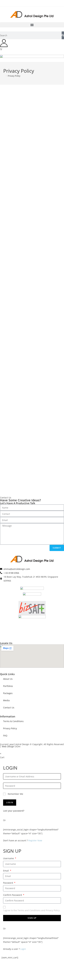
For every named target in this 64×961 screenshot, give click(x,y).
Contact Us (8, 707)
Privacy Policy (14, 75)
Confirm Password (13, 894)
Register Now (35, 840)
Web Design (8, 746)
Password (8, 882)
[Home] (4, 75)
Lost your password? (13, 810)
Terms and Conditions (29, 910)
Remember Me (15, 793)
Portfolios (8, 686)
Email (6, 870)
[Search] (63, 35)
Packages (8, 693)
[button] (32, 24)
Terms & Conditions (13, 721)
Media (6, 700)
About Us (8, 678)
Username (8, 858)
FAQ (5, 735)
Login (23, 948)
